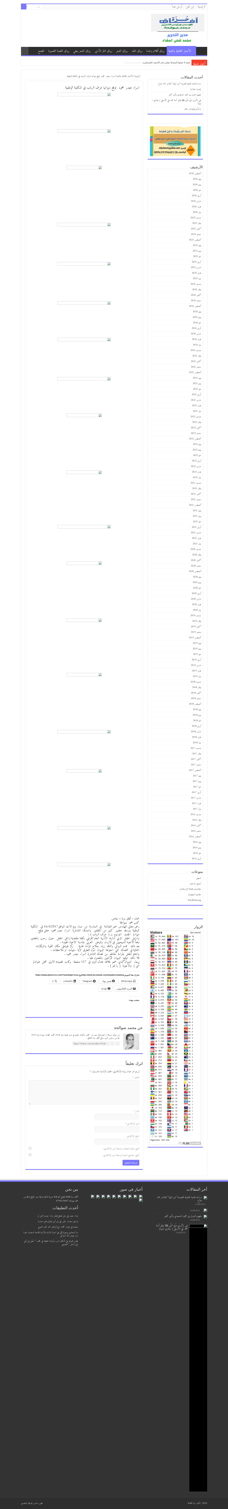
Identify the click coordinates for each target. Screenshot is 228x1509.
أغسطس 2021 (195, 505)
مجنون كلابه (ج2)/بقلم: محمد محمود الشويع (54, 1227)
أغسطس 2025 (195, 240)
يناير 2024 (197, 345)
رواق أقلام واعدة (155, 51)
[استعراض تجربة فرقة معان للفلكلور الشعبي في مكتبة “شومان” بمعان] (103, 1196)
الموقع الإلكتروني (133, 1136)
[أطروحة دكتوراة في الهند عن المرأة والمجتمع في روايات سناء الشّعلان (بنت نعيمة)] (114, 1196)
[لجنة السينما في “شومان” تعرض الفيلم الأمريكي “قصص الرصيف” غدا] (119, 1196)
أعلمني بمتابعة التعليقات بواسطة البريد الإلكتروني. (121, 1149)
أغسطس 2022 (195, 439)
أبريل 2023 (196, 394)
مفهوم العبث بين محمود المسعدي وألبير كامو (185, 95)
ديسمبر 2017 (195, 748)
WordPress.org (194, 900)
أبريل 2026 (196, 196)
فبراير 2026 (196, 207)
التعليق (136, 1077)
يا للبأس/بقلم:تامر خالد (192, 109)
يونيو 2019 (197, 649)
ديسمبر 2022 (195, 417)
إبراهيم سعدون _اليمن (70, 1221)
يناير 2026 (197, 212)
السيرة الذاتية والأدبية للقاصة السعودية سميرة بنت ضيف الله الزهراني (51, 1234)
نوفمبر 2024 (196, 290)
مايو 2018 (197, 720)
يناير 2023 (197, 411)
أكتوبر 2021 (196, 494)
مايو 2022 (197, 455)
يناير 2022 (197, 477)
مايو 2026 (197, 190)
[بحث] (23, 6)
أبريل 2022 (196, 461)
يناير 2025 (197, 278)
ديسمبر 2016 (195, 814)
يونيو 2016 (197, 848)
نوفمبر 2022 (196, 422)
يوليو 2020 (197, 577)
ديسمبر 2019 (195, 616)
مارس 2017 (196, 798)
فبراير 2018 (196, 737)
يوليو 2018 (197, 709)
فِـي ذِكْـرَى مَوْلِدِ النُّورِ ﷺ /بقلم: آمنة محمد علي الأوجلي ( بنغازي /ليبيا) (176, 102)
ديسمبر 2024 (195, 284)
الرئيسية (201, 6)
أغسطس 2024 (195, 306)
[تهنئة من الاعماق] (140, 1200)
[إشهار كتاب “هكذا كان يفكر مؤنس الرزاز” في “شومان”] (124, 1196)
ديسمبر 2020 (195, 549)
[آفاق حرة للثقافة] (177, 28)
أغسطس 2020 (195, 571)
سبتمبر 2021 (196, 499)
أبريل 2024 (196, 328)
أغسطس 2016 (195, 837)
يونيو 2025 (197, 251)
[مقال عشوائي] (24, 51)
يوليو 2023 (197, 378)
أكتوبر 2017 (196, 759)
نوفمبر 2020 (196, 555)
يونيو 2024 (197, 317)
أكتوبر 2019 (196, 627)
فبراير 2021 (196, 538)
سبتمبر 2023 (196, 367)
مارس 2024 (196, 334)
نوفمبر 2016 (196, 820)
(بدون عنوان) (195, 89)
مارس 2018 (196, 732)
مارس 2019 (196, 665)
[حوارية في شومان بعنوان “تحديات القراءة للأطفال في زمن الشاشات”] (92, 1196)
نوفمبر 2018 (196, 687)
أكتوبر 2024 (196, 295)
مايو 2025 (197, 256)
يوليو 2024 (197, 312)
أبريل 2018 (196, 726)
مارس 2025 (196, 267)
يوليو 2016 (197, 842)
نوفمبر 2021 (196, 488)
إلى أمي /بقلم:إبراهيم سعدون (48, 1221)
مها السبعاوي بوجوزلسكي (69, 1232)
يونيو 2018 (197, 715)
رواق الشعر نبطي (82, 51)
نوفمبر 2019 (196, 621)
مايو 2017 (197, 787)
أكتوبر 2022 (196, 428)
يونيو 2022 (197, 450)
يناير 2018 (197, 743)
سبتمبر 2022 (196, 433)
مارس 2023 (196, 400)
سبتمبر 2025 (196, 234)
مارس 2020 (196, 599)
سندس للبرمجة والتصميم (29, 1503)
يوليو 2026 (197, 179)
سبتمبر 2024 (196, 301)
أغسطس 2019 (195, 638)
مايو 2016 (197, 853)
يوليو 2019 (197, 643)
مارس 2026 (196, 201)
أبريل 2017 (196, 792)
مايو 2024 (197, 323)
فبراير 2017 (196, 803)
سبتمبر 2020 (196, 566)
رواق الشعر (122, 51)
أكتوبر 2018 (196, 693)
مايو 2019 (197, 654)
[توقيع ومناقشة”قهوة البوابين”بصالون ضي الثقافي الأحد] (130, 1196)
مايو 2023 (197, 389)
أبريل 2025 (196, 262)
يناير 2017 (197, 809)
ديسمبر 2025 (195, 218)
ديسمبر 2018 (195, 682)
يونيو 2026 (197, 185)
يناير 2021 (197, 544)
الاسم (136, 1111)
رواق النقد (137, 51)
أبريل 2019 (196, 660)
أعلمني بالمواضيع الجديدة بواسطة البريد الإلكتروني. (121, 1155)
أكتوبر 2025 (196, 229)
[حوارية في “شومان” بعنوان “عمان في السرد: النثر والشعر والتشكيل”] (140, 1196)
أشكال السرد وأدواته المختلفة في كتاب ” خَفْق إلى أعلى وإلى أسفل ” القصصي (51, 1242)
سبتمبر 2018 (196, 698)
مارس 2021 (196, 533)
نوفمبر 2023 (196, 356)
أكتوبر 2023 (196, 361)
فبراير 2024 (196, 339)
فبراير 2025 (196, 273)
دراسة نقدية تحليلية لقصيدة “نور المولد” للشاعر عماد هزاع (162, 62)
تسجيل (198, 878)
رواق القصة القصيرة (58, 51)
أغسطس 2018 (195, 704)
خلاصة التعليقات (194, 895)
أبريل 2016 (196, 859)
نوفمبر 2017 (196, 754)
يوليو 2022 (197, 444)
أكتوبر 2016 (196, 825)
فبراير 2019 (196, 671)
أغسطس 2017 (195, 770)
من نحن (190, 6)
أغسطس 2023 (195, 372)
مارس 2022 (196, 466)
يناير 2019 (197, 676)
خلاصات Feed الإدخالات (190, 889)
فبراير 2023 (196, 406)
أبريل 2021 (196, 527)
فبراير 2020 (196, 604)
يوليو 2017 (197, 776)
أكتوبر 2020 (196, 560)
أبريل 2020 (196, 593)
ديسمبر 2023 (195, 350)
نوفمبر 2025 (196, 223)
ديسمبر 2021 (195, 483)
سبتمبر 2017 (196, 765)
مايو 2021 (197, 522)
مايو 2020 (197, 588)
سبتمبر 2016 (196, 831)
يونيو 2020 (197, 582)
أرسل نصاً (177, 6)
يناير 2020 (197, 610)
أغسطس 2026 (195, 173)
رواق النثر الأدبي (103, 51)
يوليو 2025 (197, 245)
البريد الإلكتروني (132, 1124)
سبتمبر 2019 (196, 632)
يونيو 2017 (197, 781)
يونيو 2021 (197, 516)
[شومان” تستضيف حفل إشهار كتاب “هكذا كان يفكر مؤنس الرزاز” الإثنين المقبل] (108, 1196)
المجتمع (41, 51)
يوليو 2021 (197, 511)
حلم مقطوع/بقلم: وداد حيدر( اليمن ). (51, 1216)
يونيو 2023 (197, 383)
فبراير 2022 (196, 472)
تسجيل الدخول (195, 884)
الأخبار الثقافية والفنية (180, 51)
